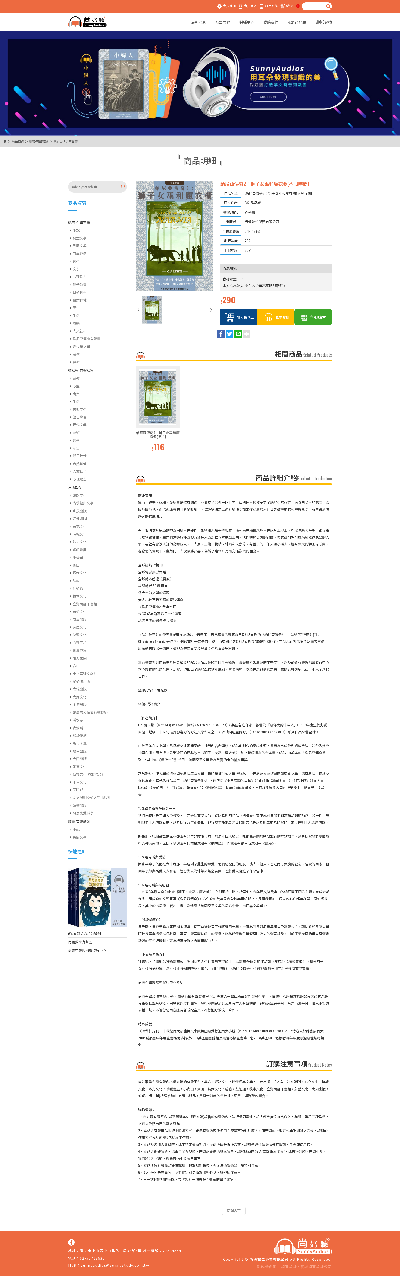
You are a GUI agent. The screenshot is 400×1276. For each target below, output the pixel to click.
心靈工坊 (80, 642)
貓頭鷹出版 (81, 681)
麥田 (76, 565)
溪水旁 (78, 719)
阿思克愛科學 (83, 812)
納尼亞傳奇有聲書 (86, 338)
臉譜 (76, 580)
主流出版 (80, 704)
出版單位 (75, 487)
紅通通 (78, 588)
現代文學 (80, 424)
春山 (76, 665)
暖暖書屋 (80, 549)
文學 (76, 268)
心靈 (76, 385)
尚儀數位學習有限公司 (87, 22)
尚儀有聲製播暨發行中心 (87, 950)
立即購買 (317, 317)
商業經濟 (80, 253)
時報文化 (80, 533)
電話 (72, 1258)
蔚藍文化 (80, 611)
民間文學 (80, 245)
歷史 (76, 307)
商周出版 (80, 619)
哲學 (76, 261)
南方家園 (80, 657)
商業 (76, 393)
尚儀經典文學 (83, 502)
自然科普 (80, 292)
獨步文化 (80, 572)
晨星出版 (80, 750)
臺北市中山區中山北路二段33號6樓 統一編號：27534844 (130, 1250)
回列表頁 (234, 1210)
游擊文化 (80, 634)
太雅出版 (80, 688)
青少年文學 (81, 346)
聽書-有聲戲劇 (79, 821)
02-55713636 (92, 1258)
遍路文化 (80, 495)
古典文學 (80, 409)
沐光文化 (80, 541)
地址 (72, 1250)
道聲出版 (80, 805)
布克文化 (80, 526)
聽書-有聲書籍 (38, 141)
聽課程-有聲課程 (81, 370)
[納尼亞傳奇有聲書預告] (97, 897)
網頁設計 (289, 1266)
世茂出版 (80, 510)
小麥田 (78, 557)
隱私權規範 (266, 1266)
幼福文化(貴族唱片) (88, 774)
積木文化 (80, 595)
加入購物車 (245, 317)
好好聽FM (80, 518)
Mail (72, 1265)
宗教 (76, 354)
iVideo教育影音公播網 (84, 933)
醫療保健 (80, 299)
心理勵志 (80, 276)
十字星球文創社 (85, 673)
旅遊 (76, 322)
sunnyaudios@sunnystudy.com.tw (115, 1265)
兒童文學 (80, 237)
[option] (157, 409)
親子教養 (80, 284)
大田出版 (80, 758)
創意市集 (80, 650)
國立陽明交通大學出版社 (92, 797)
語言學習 (80, 416)
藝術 (76, 361)
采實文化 (80, 766)
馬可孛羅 (80, 743)
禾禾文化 (80, 781)
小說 (76, 230)
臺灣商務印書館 (85, 603)
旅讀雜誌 (80, 735)
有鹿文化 (80, 626)
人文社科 (80, 330)
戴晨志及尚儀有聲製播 (90, 712)
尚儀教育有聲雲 (80, 941)
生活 (76, 315)
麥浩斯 (78, 727)
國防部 (78, 789)
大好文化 (80, 696)
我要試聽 (282, 317)
